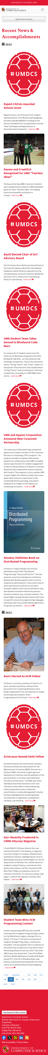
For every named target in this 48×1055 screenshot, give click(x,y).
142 (28, 979)
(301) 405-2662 (18, 1033)
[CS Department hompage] (24, 1048)
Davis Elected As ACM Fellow (22, 676)
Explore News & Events (24, 19)
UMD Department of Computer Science (19, 9)
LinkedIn (21, 1038)
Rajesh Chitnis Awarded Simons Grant (19, 106)
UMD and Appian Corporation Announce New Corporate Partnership (23, 438)
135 (29, 975)
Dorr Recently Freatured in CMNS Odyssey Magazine (21, 839)
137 (41, 975)
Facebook (4, 1038)
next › (5, 984)
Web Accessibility (9, 1042)
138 (4, 979)
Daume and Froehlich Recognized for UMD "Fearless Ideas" (23, 173)
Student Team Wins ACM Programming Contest (19, 921)
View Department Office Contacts (14, 1012)
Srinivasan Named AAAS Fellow (24, 756)
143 (34, 979)
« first (5, 975)
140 (16, 979)
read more (32, 129)
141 (22, 979)
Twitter (10, 1038)
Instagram (15, 1038)
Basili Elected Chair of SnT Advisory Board (21, 256)
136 (35, 975)
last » (13, 984)
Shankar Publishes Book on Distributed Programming (21, 559)
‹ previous (15, 975)
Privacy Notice (22, 1042)
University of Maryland (24, 3)
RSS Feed (27, 1038)
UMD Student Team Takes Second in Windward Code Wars (21, 342)
